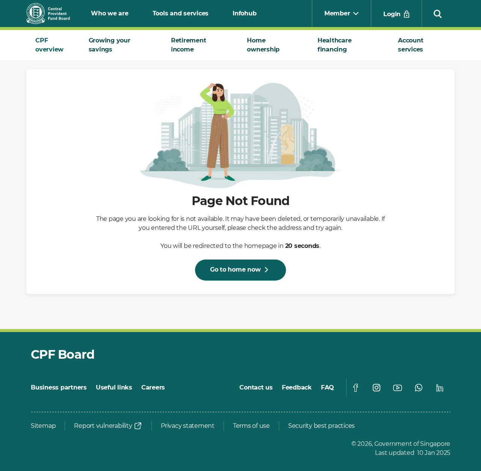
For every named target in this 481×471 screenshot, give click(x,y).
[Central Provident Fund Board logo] (52, 13)
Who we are (110, 13)
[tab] (53, 45)
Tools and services (181, 13)
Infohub (244, 13)
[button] (438, 14)
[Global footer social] (355, 388)
